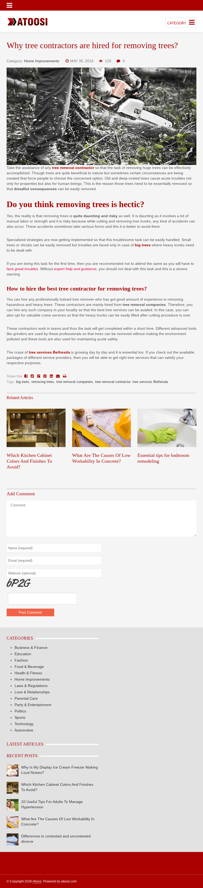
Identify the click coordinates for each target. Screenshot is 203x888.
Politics (20, 711)
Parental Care (26, 698)
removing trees (42, 382)
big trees (22, 382)
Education (23, 654)
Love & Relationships (32, 692)
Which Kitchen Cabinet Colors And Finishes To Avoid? (29, 461)
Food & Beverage (29, 666)
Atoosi (37, 881)
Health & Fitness (28, 673)
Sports (20, 717)
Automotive (24, 730)
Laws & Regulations (31, 686)
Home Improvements (41, 61)
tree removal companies (74, 382)
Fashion (21, 660)
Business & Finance (31, 647)
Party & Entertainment (33, 705)
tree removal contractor (112, 382)
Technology (24, 724)
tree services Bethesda (150, 382)
